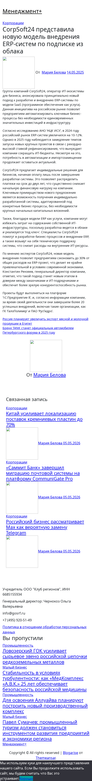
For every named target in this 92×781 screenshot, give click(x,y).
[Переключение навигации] (5, 6)
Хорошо (26, 778)
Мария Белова (54, 72)
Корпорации (13, 23)
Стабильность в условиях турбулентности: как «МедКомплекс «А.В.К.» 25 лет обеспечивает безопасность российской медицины (45, 680)
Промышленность (18, 645)
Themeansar (45, 757)
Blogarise (70, 752)
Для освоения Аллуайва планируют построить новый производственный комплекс (45, 705)
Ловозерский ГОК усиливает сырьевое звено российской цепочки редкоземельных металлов (45, 656)
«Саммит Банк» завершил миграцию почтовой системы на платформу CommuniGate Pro (43, 473)
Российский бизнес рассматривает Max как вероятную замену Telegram (45, 527)
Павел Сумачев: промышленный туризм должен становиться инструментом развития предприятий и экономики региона (46, 730)
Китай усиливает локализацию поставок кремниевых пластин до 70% (44, 419)
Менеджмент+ (22, 11)
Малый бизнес (15, 667)
